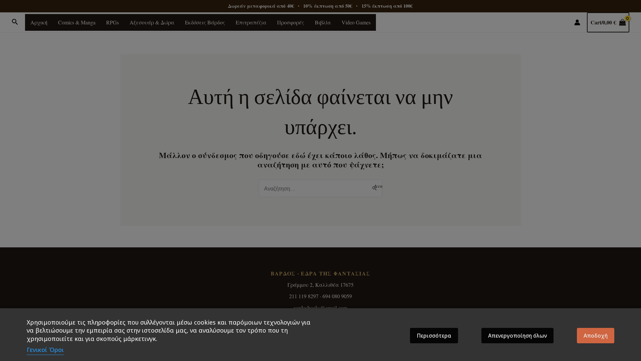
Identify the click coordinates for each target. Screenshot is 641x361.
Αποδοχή (596, 335)
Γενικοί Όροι (45, 350)
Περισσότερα (434, 335)
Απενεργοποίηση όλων (517, 335)
